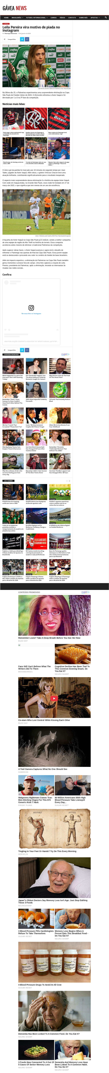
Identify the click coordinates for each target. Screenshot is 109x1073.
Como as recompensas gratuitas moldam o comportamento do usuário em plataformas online (12, 528)
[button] (105, 17)
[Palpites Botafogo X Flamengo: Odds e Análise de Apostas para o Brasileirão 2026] (60, 567)
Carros (54, 18)
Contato (72, 18)
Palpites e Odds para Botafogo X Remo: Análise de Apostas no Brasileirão (12, 553)
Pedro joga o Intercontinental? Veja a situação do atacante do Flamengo (13, 134)
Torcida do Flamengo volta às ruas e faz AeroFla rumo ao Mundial (36, 162)
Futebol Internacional (36, 18)
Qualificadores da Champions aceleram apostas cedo (36, 502)
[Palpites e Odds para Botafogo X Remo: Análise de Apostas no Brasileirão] (13, 541)
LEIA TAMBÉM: (8, 481)
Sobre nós (83, 18)
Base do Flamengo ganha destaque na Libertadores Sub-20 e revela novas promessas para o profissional (59, 553)
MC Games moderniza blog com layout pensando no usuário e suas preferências (35, 553)
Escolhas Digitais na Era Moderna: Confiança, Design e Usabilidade (36, 527)
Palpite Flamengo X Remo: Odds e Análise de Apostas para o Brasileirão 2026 (35, 578)
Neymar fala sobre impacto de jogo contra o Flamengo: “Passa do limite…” (58, 163)
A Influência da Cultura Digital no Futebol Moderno (59, 526)
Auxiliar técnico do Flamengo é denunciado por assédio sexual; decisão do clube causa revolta (35, 134)
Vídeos (62, 18)
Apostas (94, 18)
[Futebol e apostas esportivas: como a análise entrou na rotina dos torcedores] (60, 492)
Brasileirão (16, 18)
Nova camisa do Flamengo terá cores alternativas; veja (57, 133)
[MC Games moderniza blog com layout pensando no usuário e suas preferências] (36, 541)
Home (6, 18)
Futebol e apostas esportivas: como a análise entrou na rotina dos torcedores (59, 503)
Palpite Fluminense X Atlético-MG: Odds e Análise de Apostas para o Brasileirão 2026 (12, 578)
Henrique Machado (11, 33)
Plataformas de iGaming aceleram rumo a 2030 (13, 162)
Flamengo (6, 23)
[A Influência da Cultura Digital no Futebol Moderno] (60, 516)
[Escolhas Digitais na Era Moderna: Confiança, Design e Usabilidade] (36, 516)
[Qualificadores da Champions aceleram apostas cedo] (36, 492)
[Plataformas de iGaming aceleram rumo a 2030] (13, 492)
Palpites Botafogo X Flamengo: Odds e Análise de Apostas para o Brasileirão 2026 (59, 578)
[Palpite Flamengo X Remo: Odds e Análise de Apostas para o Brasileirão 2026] (36, 567)
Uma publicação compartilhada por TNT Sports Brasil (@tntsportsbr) (33, 341)
